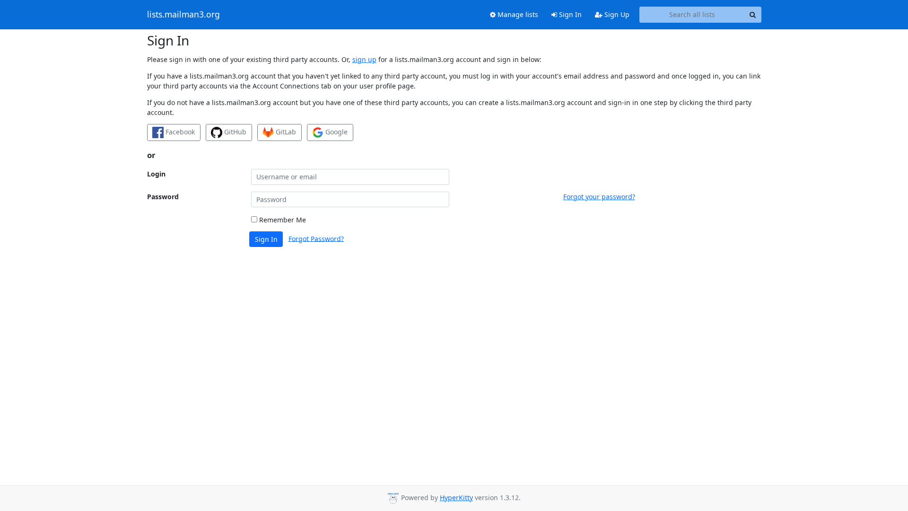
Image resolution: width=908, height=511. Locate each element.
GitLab (285, 131)
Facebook (179, 131)
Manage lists (517, 14)
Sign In (569, 14)
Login (156, 173)
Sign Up (615, 14)
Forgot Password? (316, 238)
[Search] (752, 15)
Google (335, 131)
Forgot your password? (599, 196)
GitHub (234, 131)
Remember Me (281, 219)
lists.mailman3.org (183, 14)
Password (163, 196)
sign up (364, 59)
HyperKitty (456, 497)
